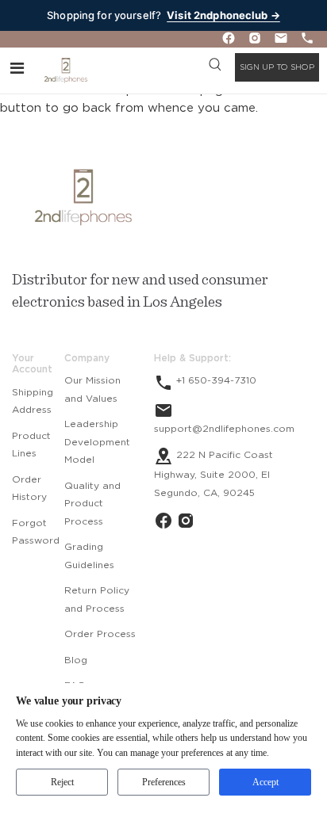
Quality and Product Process (92, 503)
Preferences (164, 782)
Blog (75, 660)
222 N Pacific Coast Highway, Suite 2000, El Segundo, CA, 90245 (213, 474)
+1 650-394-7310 (214, 380)
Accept (265, 782)
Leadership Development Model (97, 441)
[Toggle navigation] (17, 67)
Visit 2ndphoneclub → (223, 15)
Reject (62, 782)
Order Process (100, 634)
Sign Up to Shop (277, 67)
